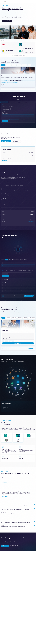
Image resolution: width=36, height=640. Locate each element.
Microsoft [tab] (7, 259)
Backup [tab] (13, 259)
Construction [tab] (8, 317)
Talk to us (15, 20)
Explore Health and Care (17, 343)
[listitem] (6, 435)
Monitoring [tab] (21, 259)
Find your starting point (6, 20)
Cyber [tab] (10, 259)
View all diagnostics (4, 160)
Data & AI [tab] (25, 259)
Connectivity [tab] (17, 259)
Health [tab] (3, 317)
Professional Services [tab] (32, 317)
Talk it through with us (16, 141)
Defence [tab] (25, 317)
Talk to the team (4, 545)
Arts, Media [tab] (14, 317)
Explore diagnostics (5, 496)
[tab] (4, 102)
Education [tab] (20, 317)
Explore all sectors (30, 348)
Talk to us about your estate (28, 295)
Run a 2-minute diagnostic (5, 141)
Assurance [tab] (3, 259)
